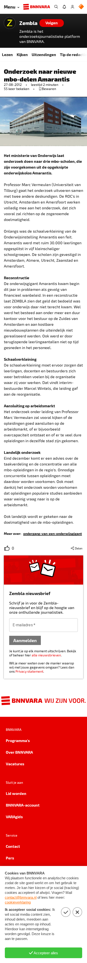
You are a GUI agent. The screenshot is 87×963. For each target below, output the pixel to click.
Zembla (28, 23)
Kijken (22, 54)
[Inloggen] (72, 7)
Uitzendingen (44, 54)
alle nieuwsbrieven (46, 655)
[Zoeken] (56, 7)
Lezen (7, 54)
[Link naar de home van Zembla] (9, 23)
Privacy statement (29, 671)
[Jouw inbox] (64, 7)
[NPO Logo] (81, 7)
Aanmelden (25, 640)
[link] (52, 533)
